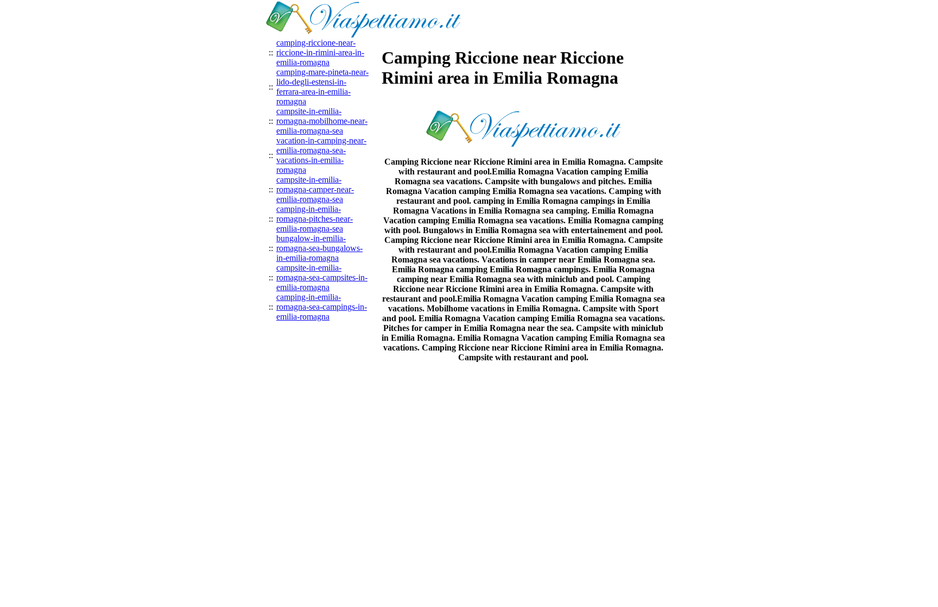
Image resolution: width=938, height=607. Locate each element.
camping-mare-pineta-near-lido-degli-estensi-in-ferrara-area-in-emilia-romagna (322, 86)
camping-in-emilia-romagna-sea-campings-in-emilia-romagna (321, 306)
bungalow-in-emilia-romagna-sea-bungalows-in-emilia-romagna (319, 248)
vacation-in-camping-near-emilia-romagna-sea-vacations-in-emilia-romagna (321, 155)
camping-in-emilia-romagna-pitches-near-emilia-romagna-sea (314, 218)
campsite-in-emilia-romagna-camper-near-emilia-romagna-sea (315, 189)
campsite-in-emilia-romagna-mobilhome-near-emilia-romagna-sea (321, 121)
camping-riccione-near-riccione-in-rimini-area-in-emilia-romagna (320, 52)
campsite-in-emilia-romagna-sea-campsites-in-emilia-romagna (321, 277)
